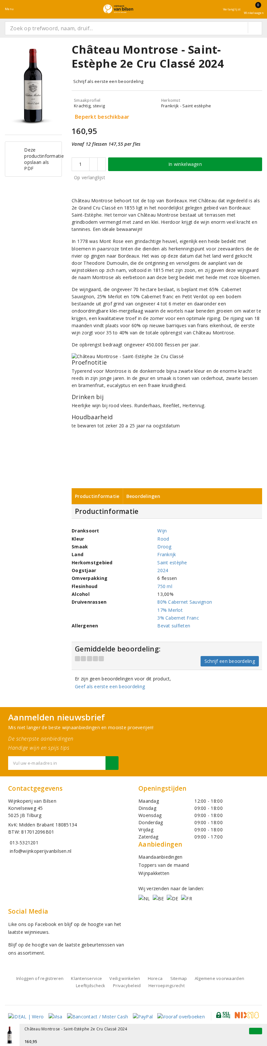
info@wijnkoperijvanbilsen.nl (40, 851)
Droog (164, 546)
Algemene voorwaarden (219, 978)
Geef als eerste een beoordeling (110, 686)
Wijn (162, 531)
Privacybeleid (127, 985)
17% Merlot (170, 610)
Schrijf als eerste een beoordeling (108, 81)
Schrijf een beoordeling (229, 661)
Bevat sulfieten (173, 626)
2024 (162, 570)
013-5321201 (24, 842)
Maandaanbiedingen (160, 857)
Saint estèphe (172, 562)
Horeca (155, 978)
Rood (163, 539)
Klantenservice (86, 978)
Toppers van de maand (163, 865)
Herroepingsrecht (166, 985)
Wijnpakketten (153, 873)
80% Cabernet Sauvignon (184, 602)
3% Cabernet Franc (178, 618)
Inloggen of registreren (39, 978)
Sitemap (178, 978)
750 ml (164, 586)
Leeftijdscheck (90, 985)
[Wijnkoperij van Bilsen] (118, 9)
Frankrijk (166, 554)
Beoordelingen (143, 496)
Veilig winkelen (124, 978)
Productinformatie (97, 496)
